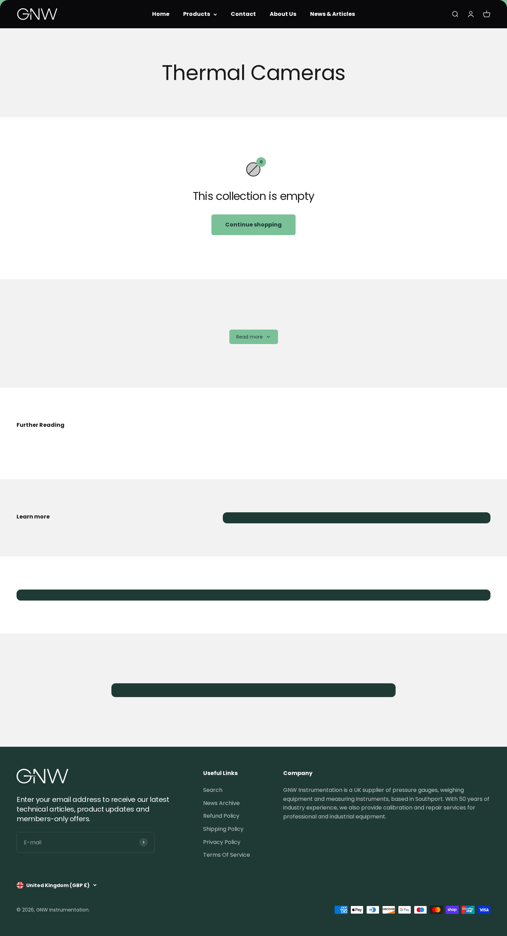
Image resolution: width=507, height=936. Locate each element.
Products (196, 14)
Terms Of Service (226, 855)
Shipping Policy (223, 829)
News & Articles (332, 14)
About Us (283, 14)
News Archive (221, 803)
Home (160, 14)
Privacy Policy (221, 842)
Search (212, 790)
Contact (243, 14)
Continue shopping (253, 225)
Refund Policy (221, 816)
